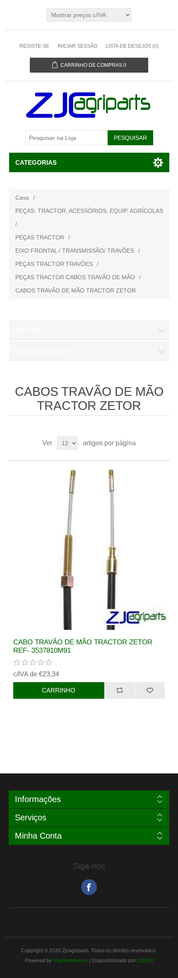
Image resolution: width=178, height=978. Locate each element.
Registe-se (34, 46)
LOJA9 (145, 960)
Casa (22, 197)
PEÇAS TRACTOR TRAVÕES (54, 264)
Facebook (89, 887)
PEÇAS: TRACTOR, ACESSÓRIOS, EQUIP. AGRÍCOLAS (89, 210)
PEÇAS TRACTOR (39, 237)
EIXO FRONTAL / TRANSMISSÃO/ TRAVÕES (74, 250)
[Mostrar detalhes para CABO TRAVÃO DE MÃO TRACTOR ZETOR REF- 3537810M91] (89, 549)
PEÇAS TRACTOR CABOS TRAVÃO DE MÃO (75, 277)
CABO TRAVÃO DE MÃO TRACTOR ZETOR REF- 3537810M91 (82, 646)
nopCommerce (70, 960)
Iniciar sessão (77, 46)
